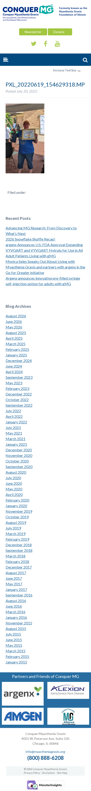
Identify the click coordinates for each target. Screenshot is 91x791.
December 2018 (19, 545)
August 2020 (16, 472)
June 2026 (14, 321)
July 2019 (13, 528)
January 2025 (16, 355)
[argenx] (23, 704)
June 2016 (14, 606)
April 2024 (14, 371)
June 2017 (14, 578)
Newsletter (33, 32)
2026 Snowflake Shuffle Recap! (30, 239)
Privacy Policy (32, 772)
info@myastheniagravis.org (45, 752)
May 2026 (14, 327)
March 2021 (15, 438)
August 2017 (16, 572)
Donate (59, 32)
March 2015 (15, 651)
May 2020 (14, 489)
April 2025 (14, 338)
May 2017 (14, 584)
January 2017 (16, 589)
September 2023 (19, 377)
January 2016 (16, 617)
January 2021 (16, 444)
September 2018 (19, 550)
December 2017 (19, 567)
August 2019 (16, 522)
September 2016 (19, 595)
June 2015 (14, 639)
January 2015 (16, 662)
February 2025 (17, 349)
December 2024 (19, 360)
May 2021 (14, 433)
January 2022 (16, 422)
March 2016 (15, 612)
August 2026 (16, 316)
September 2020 (19, 466)
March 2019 (15, 533)
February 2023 (17, 388)
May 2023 (14, 383)
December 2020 (19, 450)
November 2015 (19, 623)
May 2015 (14, 645)
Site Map (62, 772)
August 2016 (16, 600)
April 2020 (14, 494)
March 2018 (15, 556)
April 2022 (14, 416)
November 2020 (19, 455)
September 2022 (19, 405)
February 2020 (17, 500)
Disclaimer (48, 772)
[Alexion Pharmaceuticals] (68, 697)
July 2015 (13, 634)
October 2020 (17, 461)
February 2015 (17, 656)
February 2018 (17, 561)
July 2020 (13, 478)
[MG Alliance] (68, 723)
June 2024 (14, 366)
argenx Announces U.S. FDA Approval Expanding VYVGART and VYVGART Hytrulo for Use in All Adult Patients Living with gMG (44, 250)
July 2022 (13, 411)
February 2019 (17, 539)
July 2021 (13, 427)
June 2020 (14, 483)
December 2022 (19, 394)
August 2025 (16, 332)
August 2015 (16, 628)
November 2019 (19, 511)
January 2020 (16, 505)
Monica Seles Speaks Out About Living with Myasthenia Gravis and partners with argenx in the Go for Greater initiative (45, 267)
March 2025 (15, 344)
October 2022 (17, 399)
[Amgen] (23, 723)
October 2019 (17, 517)
